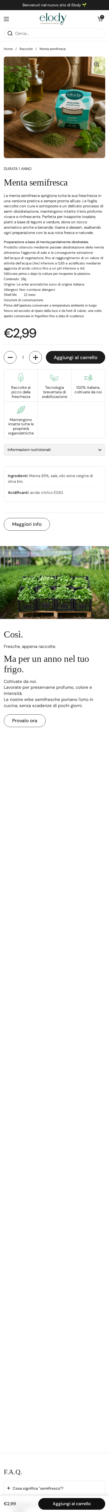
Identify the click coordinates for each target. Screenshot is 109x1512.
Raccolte (26, 49)
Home (8, 49)
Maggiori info (27, 524)
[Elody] (53, 19)
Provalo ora (24, 720)
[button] (100, 19)
